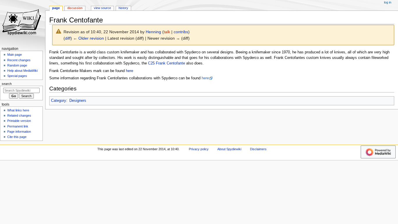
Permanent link (17, 126)
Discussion (74, 8)
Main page (14, 54)
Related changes (19, 115)
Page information (19, 131)
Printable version (19, 121)
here (129, 71)
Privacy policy (199, 149)
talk (167, 31)
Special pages (17, 76)
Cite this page (17, 137)
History (123, 8)
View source (102, 8)
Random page (17, 65)
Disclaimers (258, 149)
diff (68, 38)
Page (56, 8)
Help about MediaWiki (22, 70)
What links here (18, 110)
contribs (181, 31)
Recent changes (19, 60)
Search (7, 83)
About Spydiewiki (229, 149)
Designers (77, 101)
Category (58, 101)
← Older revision (88, 38)
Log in (387, 2)
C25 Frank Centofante (166, 63)
